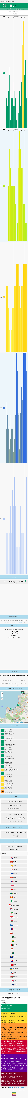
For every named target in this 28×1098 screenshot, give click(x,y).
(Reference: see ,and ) (14, 1042)
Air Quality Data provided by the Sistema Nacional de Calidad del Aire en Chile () (14, 621)
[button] (18, 706)
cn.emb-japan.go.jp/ (21, 1087)
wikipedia (11, 1087)
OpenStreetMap (19, 722)
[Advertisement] (14, 600)
